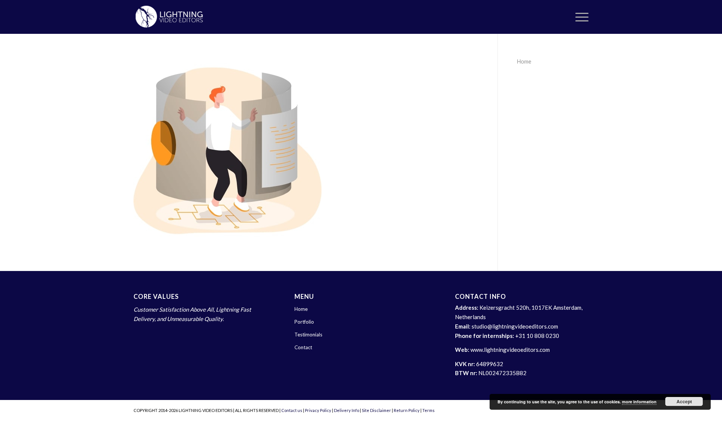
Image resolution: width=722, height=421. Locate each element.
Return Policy (407, 410)
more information (639, 401)
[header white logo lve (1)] (169, 17)
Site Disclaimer (376, 410)
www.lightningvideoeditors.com (510, 349)
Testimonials (308, 335)
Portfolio (304, 322)
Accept (684, 401)
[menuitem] (579, 17)
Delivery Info (346, 410)
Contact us (291, 410)
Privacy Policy (318, 410)
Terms (428, 410)
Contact (303, 347)
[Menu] (579, 17)
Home (524, 61)
